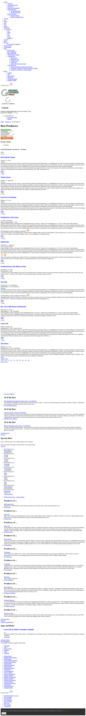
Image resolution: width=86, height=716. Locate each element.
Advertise (6, 653)
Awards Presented (15, 11)
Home (2, 122)
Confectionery (8, 468)
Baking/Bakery (8, 450)
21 (25, 360)
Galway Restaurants (9, 674)
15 (8, 360)
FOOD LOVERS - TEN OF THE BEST (15, 412)
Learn (5, 26)
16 (11, 360)
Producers (6, 27)
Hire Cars (6, 703)
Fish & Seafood (8, 486)
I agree (4, 713)
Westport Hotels (8, 687)
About (5, 2)
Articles (6, 39)
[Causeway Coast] (44, 606)
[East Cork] (44, 507)
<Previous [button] (3, 433)
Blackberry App (15, 59)
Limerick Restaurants (9, 683)
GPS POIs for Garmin (13, 54)
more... (2, 171)
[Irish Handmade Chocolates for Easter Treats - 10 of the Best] (44, 394)
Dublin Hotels (8, 663)
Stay (5, 23)
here (14, 444)
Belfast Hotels (8, 666)
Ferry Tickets (7, 704)
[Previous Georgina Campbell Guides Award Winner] (2, 254)
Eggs (5, 482)
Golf (8, 74)
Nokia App (14, 62)
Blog (5, 41)
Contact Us (10, 6)
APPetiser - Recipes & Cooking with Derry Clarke (24, 68)
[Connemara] (44, 557)
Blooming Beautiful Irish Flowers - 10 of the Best (17, 426)
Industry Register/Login (17, 17)
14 (5, 360)
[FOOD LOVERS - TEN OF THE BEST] (44, 405)
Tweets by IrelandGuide (7, 622)
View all (3, 434)
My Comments (8, 700)
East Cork (6, 514)
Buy (5, 24)
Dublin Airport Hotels (10, 662)
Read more (7, 637)
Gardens (9, 73)
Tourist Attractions (12, 79)
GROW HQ (5, 242)
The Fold (4, 282)
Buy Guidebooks (11, 51)
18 (17, 360)
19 (20, 360)
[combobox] (10, 84)
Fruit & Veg (7, 491)
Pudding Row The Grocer (10, 217)
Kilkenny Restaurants (9, 680)
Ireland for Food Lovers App (18, 64)
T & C (5, 647)
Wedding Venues (11, 80)
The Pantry (5, 343)
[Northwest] (44, 570)
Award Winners (12, 9)
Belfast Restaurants (9, 668)
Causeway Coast (8, 613)
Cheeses (6, 459)
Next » (2, 362)
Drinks (6, 477)
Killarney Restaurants (9, 677)
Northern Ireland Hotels (10, 657)
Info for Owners (12, 14)
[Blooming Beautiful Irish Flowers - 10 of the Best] (44, 419)
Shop (5, 48)
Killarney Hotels (8, 675)
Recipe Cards (11, 50)
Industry (9, 119)
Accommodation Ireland (10, 660)
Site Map (6, 650)
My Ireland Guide (12, 117)
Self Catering (10, 76)
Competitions (7, 47)
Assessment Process (12, 5)
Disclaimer (7, 645)
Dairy (5, 473)
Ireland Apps (11, 56)
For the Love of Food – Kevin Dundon (21, 70)
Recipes (6, 42)
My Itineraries (7, 698)
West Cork (7, 526)
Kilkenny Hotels (8, 678)
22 (28, 360)
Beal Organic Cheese (8, 157)
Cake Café (4, 323)
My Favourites (8, 697)
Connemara (7, 564)
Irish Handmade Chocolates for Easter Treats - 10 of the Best (20, 401)
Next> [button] (8, 433)
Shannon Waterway (9, 600)
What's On (10, 77)
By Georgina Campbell (13, 44)
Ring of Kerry (8, 539)
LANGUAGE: (5, 85)
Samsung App (14, 61)
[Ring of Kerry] (44, 532)
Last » (6, 362)
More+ (6, 71)
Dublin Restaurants (9, 665)
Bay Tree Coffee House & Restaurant (13, 306)
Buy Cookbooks (11, 53)
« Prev (6, 359)
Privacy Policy (8, 648)
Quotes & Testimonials (13, 8)
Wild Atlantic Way (9, 504)
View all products (5, 641)
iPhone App (14, 57)
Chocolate (6, 464)
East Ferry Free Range (8, 197)
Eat (5, 20)
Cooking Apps (11, 65)
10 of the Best (7, 29)
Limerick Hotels (8, 681)
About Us (10, 3)
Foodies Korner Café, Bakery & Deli (13, 266)
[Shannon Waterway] (44, 593)
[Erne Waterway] (44, 580)
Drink (5, 21)
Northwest (7, 577)
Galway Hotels (8, 672)
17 (14, 360)
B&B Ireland (7, 659)
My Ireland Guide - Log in (11, 695)
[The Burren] (44, 545)
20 (23, 360)
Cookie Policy (65, 710)
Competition (7, 706)
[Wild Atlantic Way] (44, 497)
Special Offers (8, 45)
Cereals (6, 455)
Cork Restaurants (8, 671)
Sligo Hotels (7, 684)
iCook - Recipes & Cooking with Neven (21, 67)
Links (5, 651)
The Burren (7, 552)
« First (2, 359)
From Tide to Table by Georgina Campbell (19, 629)
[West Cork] (44, 519)
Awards (6, 18)
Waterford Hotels (8, 686)
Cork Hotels (7, 669)
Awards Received (15, 12)
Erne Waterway (8, 587)
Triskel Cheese (5, 177)
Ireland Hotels (8, 656)
